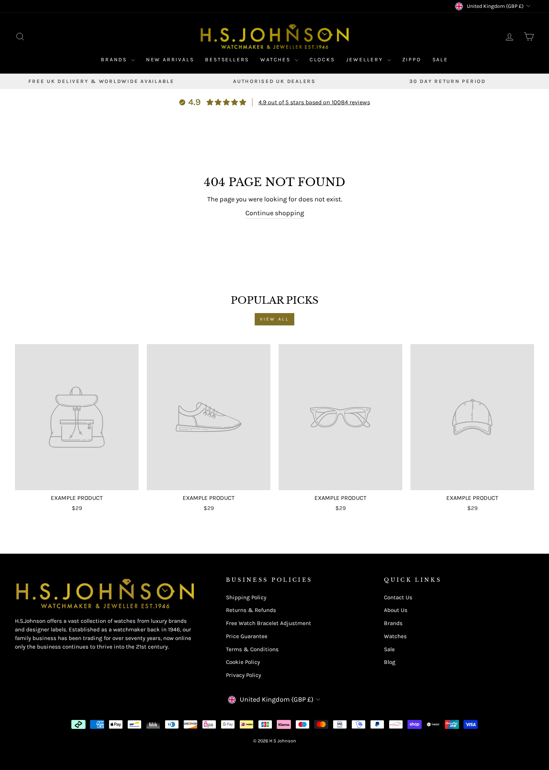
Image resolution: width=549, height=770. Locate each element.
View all (274, 319)
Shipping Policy (246, 597)
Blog (390, 662)
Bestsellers (227, 59)
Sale (440, 59)
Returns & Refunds (251, 610)
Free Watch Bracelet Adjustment (268, 623)
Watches (276, 59)
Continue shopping (274, 213)
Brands (115, 59)
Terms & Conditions (252, 649)
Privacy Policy (243, 675)
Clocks (322, 59)
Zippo (411, 59)
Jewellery (365, 59)
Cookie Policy (243, 662)
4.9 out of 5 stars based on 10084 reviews (314, 102)
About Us (395, 610)
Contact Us (398, 597)
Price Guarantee (246, 636)
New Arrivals (170, 59)
